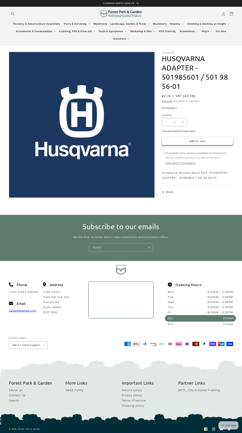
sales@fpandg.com (22, 310)
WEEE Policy (74, 390)
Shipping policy (133, 405)
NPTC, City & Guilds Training (199, 390)
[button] (13, 14)
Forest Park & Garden (29, 429)
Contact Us (17, 395)
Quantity (167, 115)
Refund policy (132, 390)
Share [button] (169, 192)
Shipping (167, 101)
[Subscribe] (149, 247)
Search (14, 400)
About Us (15, 390)
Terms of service (134, 400)
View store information (180, 163)
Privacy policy (132, 395)
